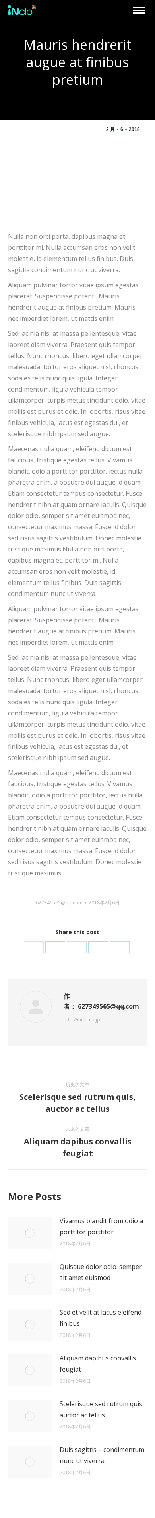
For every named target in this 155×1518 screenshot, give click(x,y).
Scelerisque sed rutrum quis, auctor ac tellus (102, 1409)
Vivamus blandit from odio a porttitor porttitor (101, 1226)
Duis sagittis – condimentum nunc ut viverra (102, 1455)
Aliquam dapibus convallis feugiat (98, 1364)
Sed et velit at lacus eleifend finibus (100, 1318)
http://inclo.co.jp (82, 1019)
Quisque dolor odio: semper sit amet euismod (101, 1272)
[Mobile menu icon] (139, 10)
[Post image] (30, 1233)
